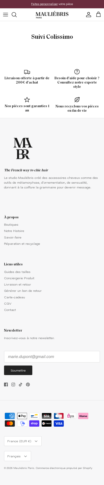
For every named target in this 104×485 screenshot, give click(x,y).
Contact (10, 310)
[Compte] (87, 14)
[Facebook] (6, 384)
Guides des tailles (17, 272)
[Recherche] (16, 14)
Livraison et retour (17, 284)
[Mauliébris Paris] (52, 14)
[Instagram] (13, 384)
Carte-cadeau (14, 297)
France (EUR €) (19, 441)
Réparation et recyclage (22, 243)
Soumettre (18, 370)
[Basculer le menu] (5, 14)
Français (14, 456)
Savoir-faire (12, 237)
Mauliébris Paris (23, 468)
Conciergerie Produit (19, 278)
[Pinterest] (28, 384)
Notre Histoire (14, 231)
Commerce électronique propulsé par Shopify (64, 468)
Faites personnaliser (44, 4)
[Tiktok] (20, 384)
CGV (7, 303)
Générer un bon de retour (23, 291)
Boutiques (11, 224)
